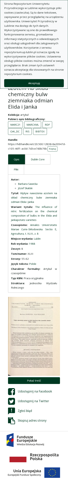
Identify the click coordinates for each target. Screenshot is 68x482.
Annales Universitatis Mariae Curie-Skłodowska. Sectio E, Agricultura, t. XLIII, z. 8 (34, 229)
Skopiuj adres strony (32, 420)
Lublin (37, 238)
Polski (32, 263)
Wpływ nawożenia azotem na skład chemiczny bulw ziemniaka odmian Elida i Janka (34, 197)
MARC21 (15, 124)
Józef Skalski (25, 188)
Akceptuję (34, 83)
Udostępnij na (35, 391)
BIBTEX (40, 131)
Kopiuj (52, 148)
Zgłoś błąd (25, 411)
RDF (47, 124)
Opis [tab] (16, 159)
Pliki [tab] (16, 169)
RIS (27, 131)
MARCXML (33, 124)
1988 (32, 243)
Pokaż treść (34, 380)
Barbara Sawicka (27, 183)
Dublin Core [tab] (38, 159)
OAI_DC (15, 131)
